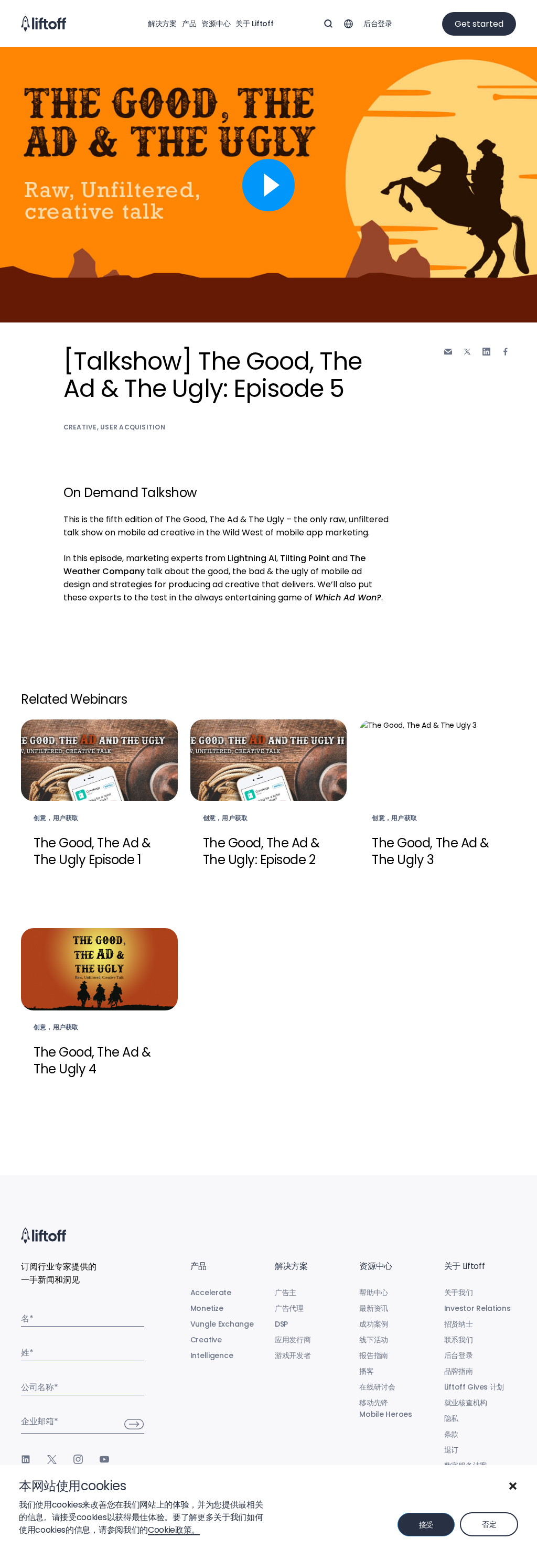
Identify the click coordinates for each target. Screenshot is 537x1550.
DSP (281, 1324)
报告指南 (373, 1355)
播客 (366, 1371)
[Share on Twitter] (467, 352)
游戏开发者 (293, 1355)
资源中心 (215, 23)
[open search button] (328, 23)
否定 (489, 1524)
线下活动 (373, 1339)
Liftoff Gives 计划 (474, 1387)
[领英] (25, 1459)
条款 (451, 1434)
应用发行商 (293, 1339)
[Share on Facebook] (505, 352)
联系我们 (458, 1339)
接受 (426, 1525)
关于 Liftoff (254, 23)
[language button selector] (348, 23)
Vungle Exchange (222, 1324)
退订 (451, 1450)
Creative (80, 427)
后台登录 (377, 23)
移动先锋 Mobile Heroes (385, 1408)
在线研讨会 (377, 1387)
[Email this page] (448, 352)
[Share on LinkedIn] (486, 352)
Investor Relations (477, 1308)
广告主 (285, 1292)
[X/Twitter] (52, 1459)
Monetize (206, 1308)
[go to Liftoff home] (43, 23)
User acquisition (132, 427)
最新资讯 (373, 1308)
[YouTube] (104, 1459)
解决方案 (162, 23)
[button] (513, 1486)
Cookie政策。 (174, 1530)
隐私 (451, 1418)
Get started (479, 24)
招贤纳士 (458, 1324)
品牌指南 (458, 1371)
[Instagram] (78, 1459)
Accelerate (210, 1292)
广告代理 (289, 1308)
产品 (189, 23)
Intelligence (211, 1355)
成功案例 (373, 1324)
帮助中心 (373, 1292)
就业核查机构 (465, 1402)
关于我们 (458, 1292)
